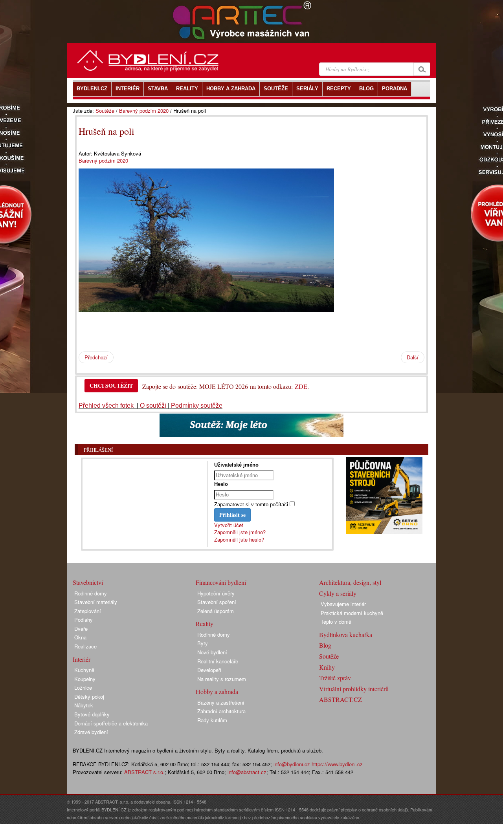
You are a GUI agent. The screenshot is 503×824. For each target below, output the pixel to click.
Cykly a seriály (337, 593)
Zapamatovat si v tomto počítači (251, 504)
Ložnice (83, 687)
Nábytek (83, 705)
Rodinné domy (90, 593)
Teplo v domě (336, 621)
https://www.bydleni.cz (337, 764)
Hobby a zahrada (217, 691)
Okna (80, 637)
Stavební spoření (216, 602)
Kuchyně (84, 670)
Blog (325, 645)
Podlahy (83, 619)
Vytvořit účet (228, 525)
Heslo (221, 484)
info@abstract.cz (247, 772)
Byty (202, 643)
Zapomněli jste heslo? (239, 539)
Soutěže (104, 110)
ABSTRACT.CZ (340, 699)
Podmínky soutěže (196, 405)
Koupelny (84, 679)
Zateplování (87, 611)
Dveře (81, 628)
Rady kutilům (212, 720)
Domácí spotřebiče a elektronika (111, 723)
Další (413, 357)
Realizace (85, 646)
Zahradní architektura (221, 711)
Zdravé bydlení (91, 732)
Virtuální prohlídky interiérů (354, 689)
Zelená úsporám (215, 611)
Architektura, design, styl (350, 582)
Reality (204, 623)
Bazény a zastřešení (220, 702)
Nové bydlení (212, 652)
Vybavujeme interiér (343, 604)
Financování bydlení (221, 582)
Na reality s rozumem (221, 679)
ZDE (301, 386)
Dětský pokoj (89, 696)
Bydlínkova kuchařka (345, 634)
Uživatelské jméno (236, 465)
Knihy (327, 667)
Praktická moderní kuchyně (352, 613)
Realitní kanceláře (217, 661)
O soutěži (153, 405)
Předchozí (96, 357)
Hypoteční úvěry (216, 593)
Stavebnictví (88, 582)
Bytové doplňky (92, 714)
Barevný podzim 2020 (144, 110)
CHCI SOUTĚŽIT (111, 385)
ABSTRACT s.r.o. (144, 772)
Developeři (209, 670)
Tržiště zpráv (335, 678)
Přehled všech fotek (107, 405)
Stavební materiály (95, 602)
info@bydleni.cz (292, 764)
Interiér (81, 659)
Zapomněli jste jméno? (240, 532)
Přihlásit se (232, 515)
